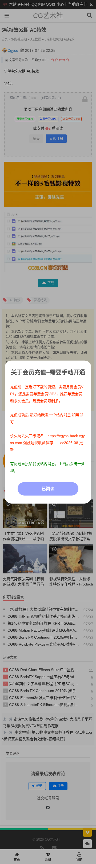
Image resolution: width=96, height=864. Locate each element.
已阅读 (48, 488)
